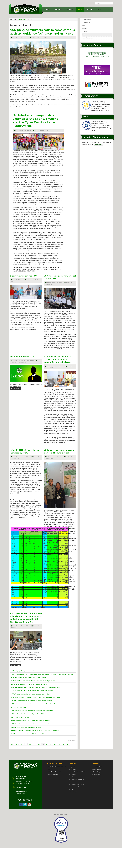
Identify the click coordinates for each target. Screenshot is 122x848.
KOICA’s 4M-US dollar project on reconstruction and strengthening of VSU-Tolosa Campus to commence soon (42, 674)
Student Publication (87, 38)
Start (12, 744)
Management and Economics (78, 784)
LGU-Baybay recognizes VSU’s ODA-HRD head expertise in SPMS (29, 684)
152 (38, 744)
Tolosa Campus (97, 772)
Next (63, 744)
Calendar (84, 31)
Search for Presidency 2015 (22, 356)
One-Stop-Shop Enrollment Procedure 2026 (57, 768)
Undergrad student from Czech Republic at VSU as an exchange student (31, 700)
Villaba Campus (97, 774)
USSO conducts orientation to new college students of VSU (27, 714)
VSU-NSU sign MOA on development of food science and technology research (33, 681)
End (68, 744)
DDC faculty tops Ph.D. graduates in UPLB (22, 671)
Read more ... (16, 388)
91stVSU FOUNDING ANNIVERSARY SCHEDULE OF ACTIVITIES (28, 677)
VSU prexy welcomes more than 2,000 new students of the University (30, 720)
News (84, 35)
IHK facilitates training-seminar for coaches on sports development (30, 724)
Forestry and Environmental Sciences (77, 781)
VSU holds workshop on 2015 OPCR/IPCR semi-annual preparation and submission (57, 359)
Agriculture (73, 766)
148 (22, 744)
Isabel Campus (97, 769)
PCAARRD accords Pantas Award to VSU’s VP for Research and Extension (32, 690)
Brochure (84, 28)
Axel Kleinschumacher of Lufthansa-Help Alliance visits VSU (28, 734)
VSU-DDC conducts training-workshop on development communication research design (35, 697)
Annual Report (86, 22)
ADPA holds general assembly (19, 707)
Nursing (72, 789)
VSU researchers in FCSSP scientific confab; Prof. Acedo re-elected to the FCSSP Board (35, 730)
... (50, 744)
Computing (73, 769)
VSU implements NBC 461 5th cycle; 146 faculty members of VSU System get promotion (36, 687)
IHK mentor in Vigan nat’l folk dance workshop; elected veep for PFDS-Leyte (32, 710)
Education (73, 774)
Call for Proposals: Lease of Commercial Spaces (54, 773)
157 (59, 744)
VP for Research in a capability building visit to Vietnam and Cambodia (30, 694)
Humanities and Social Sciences (79, 772)
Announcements (86, 19)
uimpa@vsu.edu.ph (21, 787)
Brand (83, 25)
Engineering (73, 777)
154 (47, 744)
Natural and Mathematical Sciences (79, 787)
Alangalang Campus (98, 766)
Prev (17, 744)
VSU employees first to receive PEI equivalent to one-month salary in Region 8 (33, 704)
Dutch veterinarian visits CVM (24, 276)
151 (34, 744)
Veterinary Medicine (75, 792)
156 (54, 744)
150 (30, 744)
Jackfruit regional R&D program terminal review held (26, 727)
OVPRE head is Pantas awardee (20, 717)
